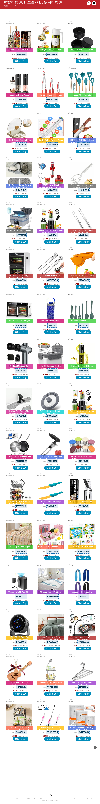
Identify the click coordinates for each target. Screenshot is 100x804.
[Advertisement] (50, 773)
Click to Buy (20, 60)
